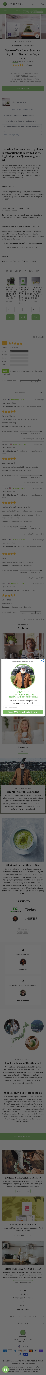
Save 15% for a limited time (23, 712)
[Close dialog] (42, 660)
